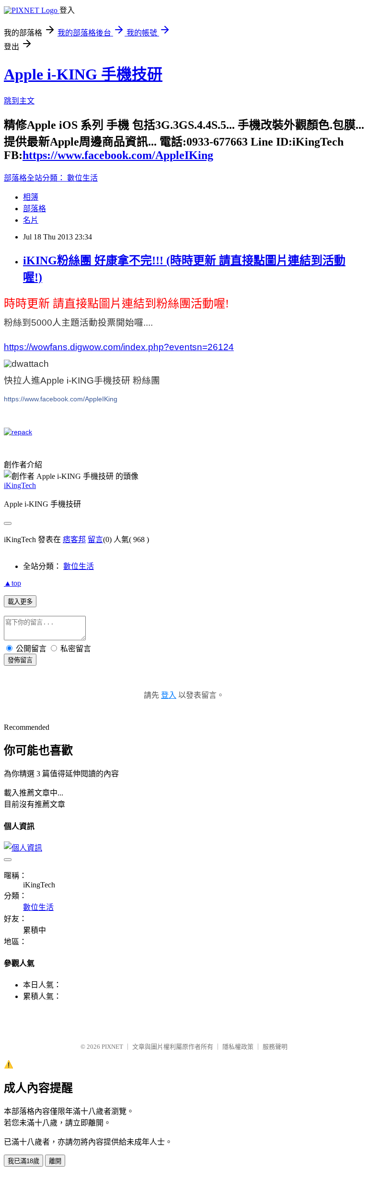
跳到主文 (19, 101)
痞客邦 (74, 539)
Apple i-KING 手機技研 (83, 74)
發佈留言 (20, 660)
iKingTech (20, 485)
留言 (95, 539)
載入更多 (20, 601)
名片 (30, 220)
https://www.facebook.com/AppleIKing (118, 155)
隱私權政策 (237, 1046)
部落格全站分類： (35, 178)
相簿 (30, 197)
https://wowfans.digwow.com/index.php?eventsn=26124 (119, 347)
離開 (55, 1161)
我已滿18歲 (23, 1161)
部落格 (34, 208)
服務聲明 (275, 1046)
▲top (12, 583)
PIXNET (112, 1046)
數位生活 (82, 178)
